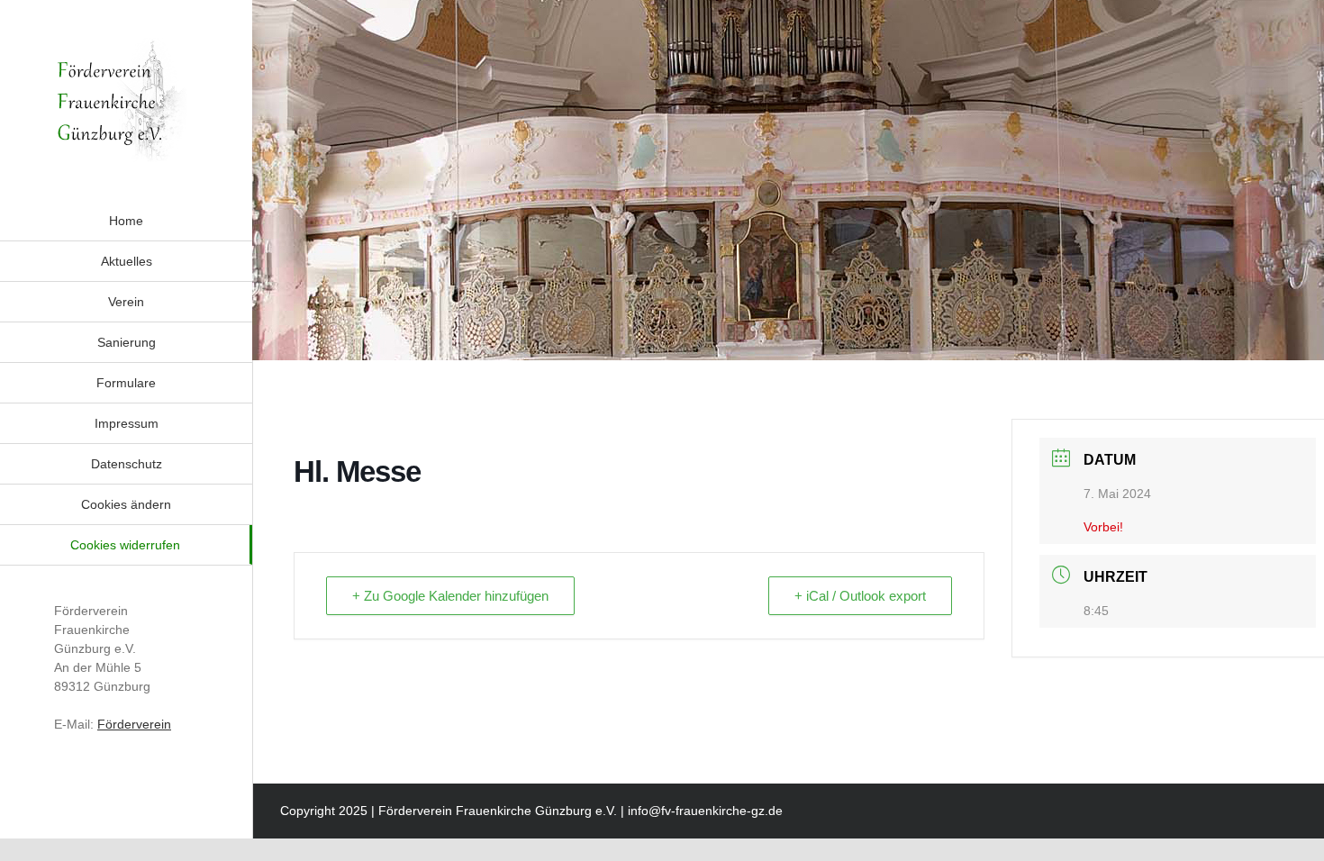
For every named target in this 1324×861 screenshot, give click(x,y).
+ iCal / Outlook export (860, 595)
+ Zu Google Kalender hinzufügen (450, 595)
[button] (126, 504)
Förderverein (134, 724)
